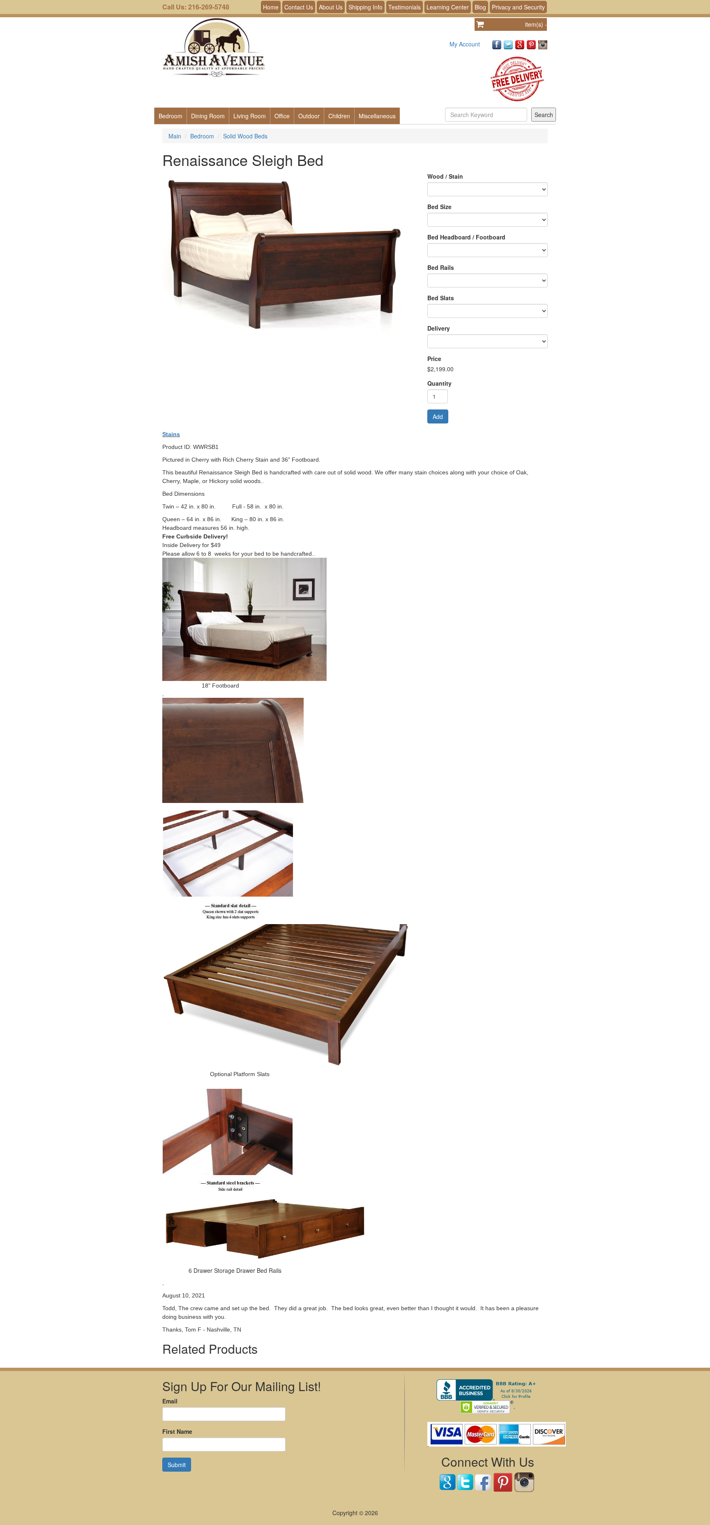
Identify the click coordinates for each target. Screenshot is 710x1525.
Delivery (438, 328)
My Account (465, 44)
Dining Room (208, 116)
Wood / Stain (445, 176)
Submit (177, 1465)
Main (174, 136)
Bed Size (439, 206)
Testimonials (404, 7)
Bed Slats (440, 298)
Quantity (439, 383)
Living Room (249, 116)
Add (438, 416)
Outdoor (309, 116)
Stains (171, 434)
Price (434, 358)
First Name (177, 1431)
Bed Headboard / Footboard (466, 237)
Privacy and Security (518, 7)
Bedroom (170, 116)
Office (282, 116)
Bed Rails (440, 267)
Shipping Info (365, 7)
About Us (331, 7)
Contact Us (298, 7)
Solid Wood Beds (245, 136)
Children (339, 116)
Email (170, 1401)
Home (271, 7)
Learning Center (447, 7)
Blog (480, 7)
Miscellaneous (377, 116)
